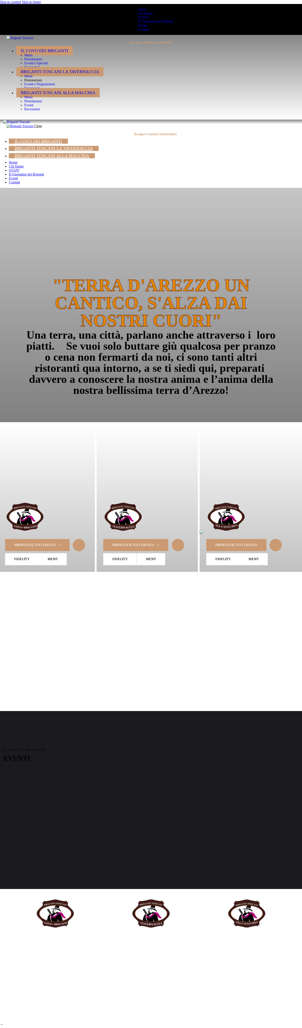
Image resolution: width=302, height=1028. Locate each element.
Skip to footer (31, 2)
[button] (9, 116)
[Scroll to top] (1, 1023)
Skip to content (10, 2)
